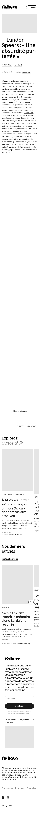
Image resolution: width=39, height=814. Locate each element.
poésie (33, 147)
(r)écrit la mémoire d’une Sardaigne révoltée (16, 618)
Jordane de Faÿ (24, 643)
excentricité (25, 115)
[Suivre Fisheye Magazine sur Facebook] (3, 797)
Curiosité (6, 65)
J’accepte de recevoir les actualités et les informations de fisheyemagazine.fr (19, 712)
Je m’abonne (19, 706)
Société (5, 607)
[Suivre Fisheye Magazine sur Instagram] (8, 797)
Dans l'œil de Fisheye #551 (17, 720)
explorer (16, 99)
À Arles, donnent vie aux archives (16, 508)
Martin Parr (28, 112)
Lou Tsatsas (26, 72)
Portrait (18, 65)
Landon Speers (8, 86)
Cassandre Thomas (15, 534)
